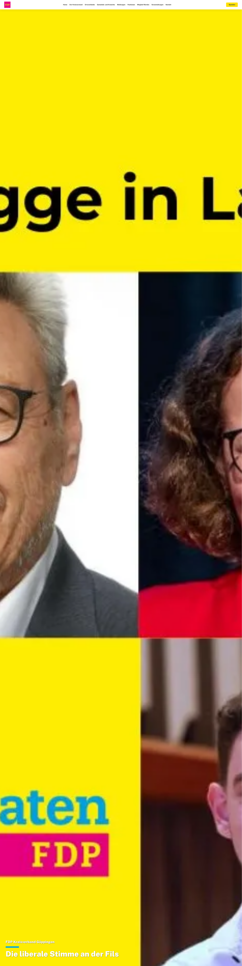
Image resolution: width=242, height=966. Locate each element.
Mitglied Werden (143, 5)
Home (65, 5)
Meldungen (121, 5)
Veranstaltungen (157, 5)
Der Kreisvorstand (76, 5)
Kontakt (168, 5)
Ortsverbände (90, 5)
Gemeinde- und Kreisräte (106, 5)
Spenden (232, 5)
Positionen (131, 5)
